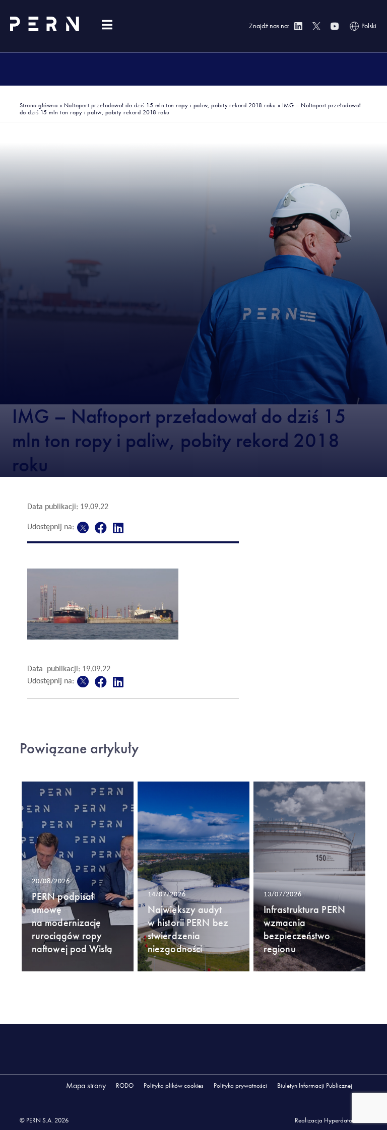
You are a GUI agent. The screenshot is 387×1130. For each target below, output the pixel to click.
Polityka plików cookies (174, 1085)
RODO (125, 1085)
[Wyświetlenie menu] (106, 25)
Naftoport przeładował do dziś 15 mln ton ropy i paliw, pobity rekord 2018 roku (170, 105)
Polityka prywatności (240, 1085)
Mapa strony (86, 1085)
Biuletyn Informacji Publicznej (314, 1085)
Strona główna (38, 105)
